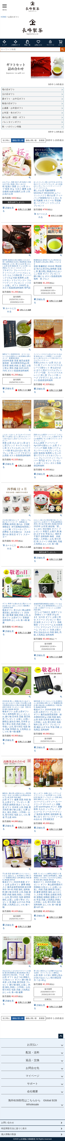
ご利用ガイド (15, 45)
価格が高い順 (31, 140)
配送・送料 (32, 1052)
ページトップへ (60, 1036)
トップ (4, 45)
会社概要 (32, 1091)
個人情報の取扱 (8, 1134)
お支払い (32, 1044)
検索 (62, 49)
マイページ (50, 45)
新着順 (41, 140)
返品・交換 (32, 1060)
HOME (3, 17)
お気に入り (38, 45)
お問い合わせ (7, 1122)
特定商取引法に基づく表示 (14, 1128)
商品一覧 (27, 45)
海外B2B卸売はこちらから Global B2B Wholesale (32, 1102)
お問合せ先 (32, 1068)
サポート (32, 1083)
